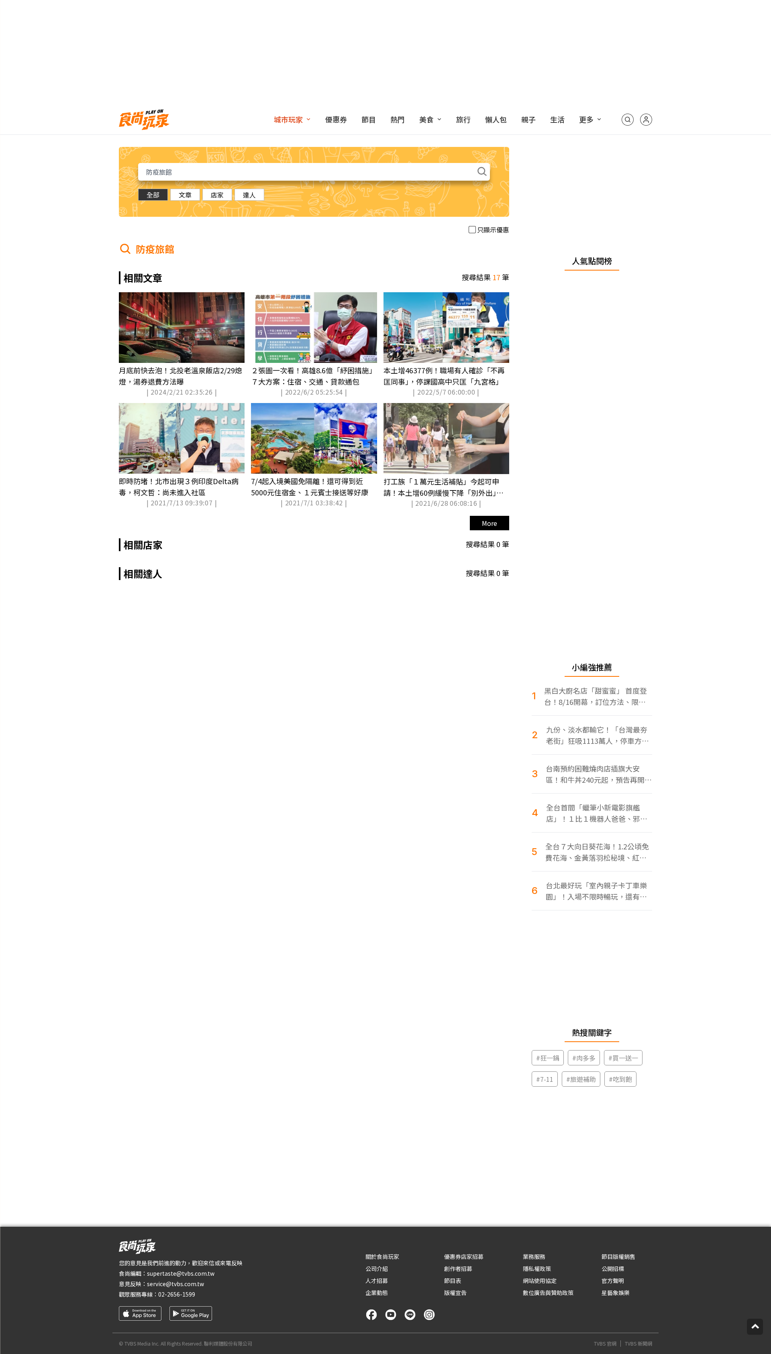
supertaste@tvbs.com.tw (180, 1273)
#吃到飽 (620, 1079)
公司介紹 (376, 1268)
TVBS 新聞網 (638, 1343)
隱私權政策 (537, 1268)
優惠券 (336, 119)
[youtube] (391, 1315)
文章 (185, 195)
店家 (217, 195)
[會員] (646, 120)
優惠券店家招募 (463, 1256)
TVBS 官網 (605, 1343)
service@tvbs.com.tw (175, 1284)
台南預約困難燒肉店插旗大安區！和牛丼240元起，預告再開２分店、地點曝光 (599, 774)
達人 (249, 195)
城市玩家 (288, 119)
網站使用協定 (540, 1281)
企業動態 (376, 1293)
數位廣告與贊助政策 (548, 1293)
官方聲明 (613, 1281)
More (489, 523)
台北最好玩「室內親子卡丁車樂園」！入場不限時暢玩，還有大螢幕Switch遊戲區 (596, 891)
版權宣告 (455, 1293)
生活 (557, 119)
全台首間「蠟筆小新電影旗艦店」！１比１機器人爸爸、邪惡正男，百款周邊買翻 (596, 813)
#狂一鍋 (547, 1058)
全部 (153, 195)
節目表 (452, 1281)
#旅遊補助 (581, 1079)
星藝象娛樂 (616, 1293)
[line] (410, 1315)
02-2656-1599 (176, 1294)
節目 (368, 119)
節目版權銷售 (618, 1256)
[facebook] (371, 1315)
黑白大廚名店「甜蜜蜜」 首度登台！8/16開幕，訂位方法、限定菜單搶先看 (595, 696)
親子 (528, 119)
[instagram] (429, 1315)
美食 (426, 119)
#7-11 (544, 1079)
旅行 (463, 119)
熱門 (397, 119)
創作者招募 (458, 1268)
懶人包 (496, 119)
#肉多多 (584, 1058)
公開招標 (613, 1268)
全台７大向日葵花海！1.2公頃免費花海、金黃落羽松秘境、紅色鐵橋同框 (597, 852)
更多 (586, 119)
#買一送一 (623, 1058)
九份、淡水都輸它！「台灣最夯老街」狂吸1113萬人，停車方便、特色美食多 (596, 735)
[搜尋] (628, 120)
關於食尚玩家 (382, 1256)
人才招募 (376, 1281)
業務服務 (534, 1256)
